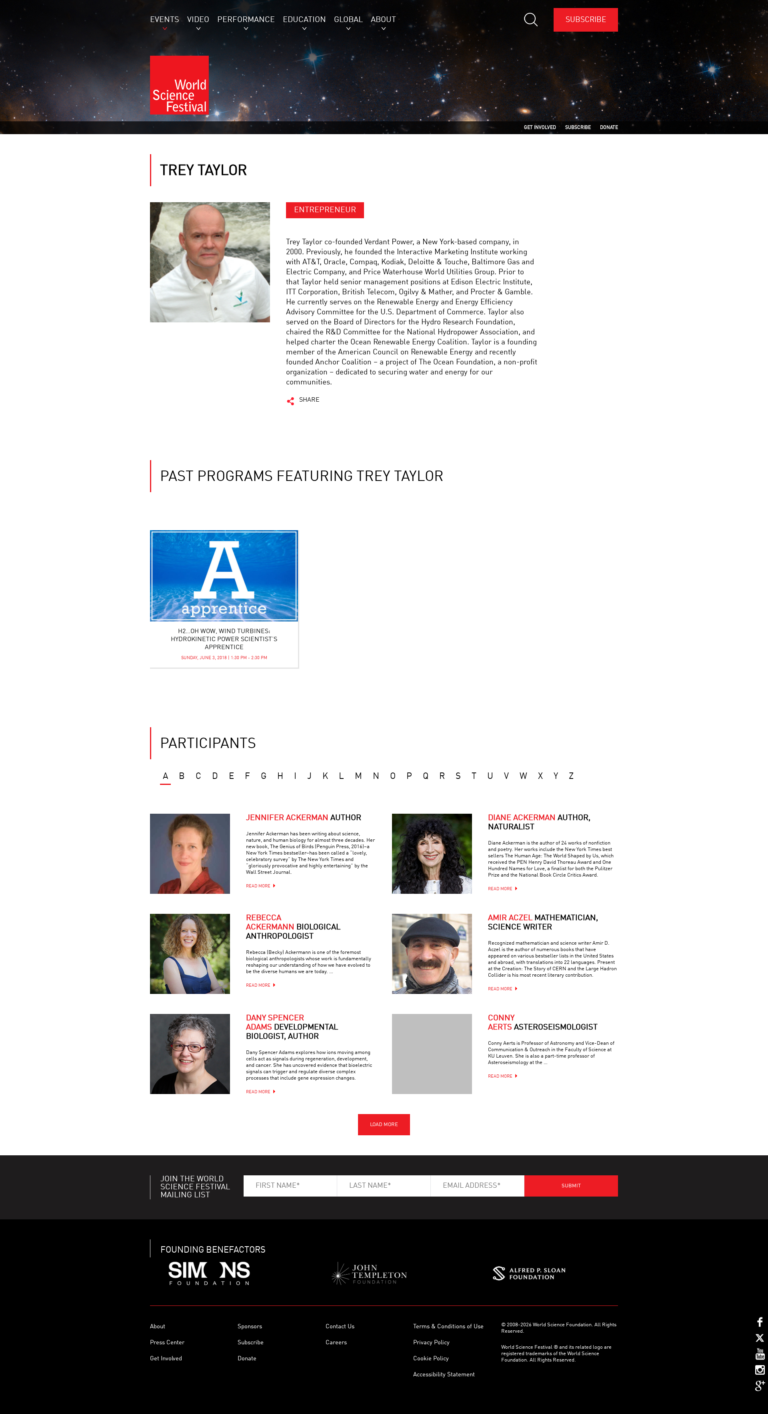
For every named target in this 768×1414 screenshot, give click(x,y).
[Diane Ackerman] (432, 854)
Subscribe (586, 20)
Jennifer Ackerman (303, 818)
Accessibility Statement (444, 1375)
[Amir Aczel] (432, 954)
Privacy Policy (431, 1343)
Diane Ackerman (539, 822)
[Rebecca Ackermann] (190, 954)
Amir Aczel (543, 922)
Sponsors (250, 1327)
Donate (247, 1359)
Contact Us (340, 1327)
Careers (336, 1343)
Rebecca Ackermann (293, 927)
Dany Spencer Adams (292, 1027)
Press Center (167, 1343)
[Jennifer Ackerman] (190, 854)
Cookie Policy (431, 1359)
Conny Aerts (543, 1023)
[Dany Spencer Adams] (190, 1054)
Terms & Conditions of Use (448, 1327)
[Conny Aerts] (432, 1054)
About (157, 1327)
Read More (258, 886)
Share (309, 400)
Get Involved (166, 1359)
